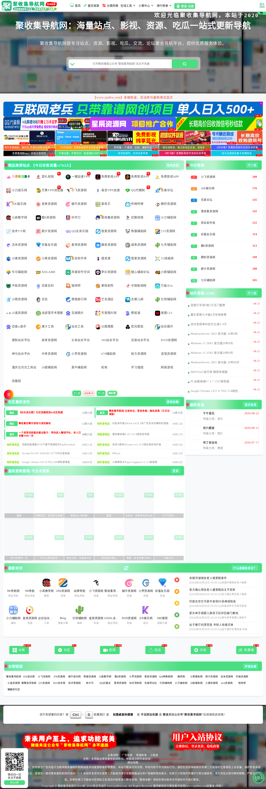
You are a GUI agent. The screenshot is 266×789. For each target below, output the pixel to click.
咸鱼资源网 (138, 244)
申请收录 (141, 755)
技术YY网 (19, 231)
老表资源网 (49, 203)
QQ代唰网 (138, 190)
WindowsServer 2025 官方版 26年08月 (215, 362)
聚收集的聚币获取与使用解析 (35, 423)
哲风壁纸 (137, 326)
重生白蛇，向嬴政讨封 (79, 558)
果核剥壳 (107, 285)
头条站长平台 (80, 340)
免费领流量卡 (21, 176)
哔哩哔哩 (137, 203)
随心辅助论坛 (140, 272)
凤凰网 (16, 381)
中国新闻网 (138, 285)
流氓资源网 (168, 353)
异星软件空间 (80, 272)
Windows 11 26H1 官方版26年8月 (212, 343)
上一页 (76, 393)
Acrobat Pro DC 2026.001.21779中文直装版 (46, 453)
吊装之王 (169, 558)
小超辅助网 (49, 367)
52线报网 (167, 258)
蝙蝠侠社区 (14, 689)
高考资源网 (49, 340)
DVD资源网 (169, 340)
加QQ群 (14, 782)
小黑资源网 (49, 258)
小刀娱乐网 (19, 190)
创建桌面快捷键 (123, 714)
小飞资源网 (79, 190)
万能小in (167, 285)
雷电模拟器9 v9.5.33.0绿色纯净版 (131, 434)
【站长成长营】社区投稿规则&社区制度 (41, 412)
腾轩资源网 (168, 203)
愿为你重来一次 (19, 558)
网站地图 (133, 762)
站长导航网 (135, 683)
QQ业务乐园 (79, 231)
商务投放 (172, 165)
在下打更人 (169, 515)
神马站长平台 (21, 353)
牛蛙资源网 (19, 285)
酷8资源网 (49, 217)
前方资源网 (138, 353)
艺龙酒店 (107, 299)
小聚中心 (144, 5)
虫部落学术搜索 (52, 312)
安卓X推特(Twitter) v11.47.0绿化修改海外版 (136, 444)
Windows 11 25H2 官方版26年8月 (212, 352)
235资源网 (168, 231)
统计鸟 (89, 683)
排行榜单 (162, 5)
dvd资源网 (227, 683)
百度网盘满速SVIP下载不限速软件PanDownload (48, 444)
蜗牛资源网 (79, 203)
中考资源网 (49, 353)
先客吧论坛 (150, 683)
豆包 (45, 299)
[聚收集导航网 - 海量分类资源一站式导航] (30, 5)
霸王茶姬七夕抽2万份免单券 (209, 314)
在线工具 (126, 5)
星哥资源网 (79, 244)
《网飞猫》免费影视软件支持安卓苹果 (185, 153)
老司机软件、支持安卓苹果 (133, 153)
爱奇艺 (105, 203)
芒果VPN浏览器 (52, 190)
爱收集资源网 (110, 217)
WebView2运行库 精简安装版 (209, 371)
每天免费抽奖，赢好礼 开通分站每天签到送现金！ (29, 147)
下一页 (101, 393)
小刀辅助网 (168, 217)
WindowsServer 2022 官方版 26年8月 (214, 333)
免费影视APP (110, 176)
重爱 (109, 515)
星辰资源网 (150, 676)
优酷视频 (137, 217)
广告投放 (127, 755)
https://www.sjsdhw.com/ (168, 758)
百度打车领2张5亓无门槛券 (208, 305)
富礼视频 (48, 176)
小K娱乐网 (19, 203)
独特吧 (76, 285)
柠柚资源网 (242, 676)
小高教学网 (19, 217)
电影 (60, 495)
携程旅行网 (79, 299)
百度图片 (77, 312)
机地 (104, 367)
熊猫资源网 (90, 676)
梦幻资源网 (109, 272)
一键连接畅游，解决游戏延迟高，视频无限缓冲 (185, 147)
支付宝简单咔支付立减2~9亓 (209, 324)
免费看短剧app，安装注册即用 (29, 153)
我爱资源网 (109, 231)
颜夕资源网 (49, 231)
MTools (116, 453)
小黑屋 (154, 755)
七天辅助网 (168, 244)
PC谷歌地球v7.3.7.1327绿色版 (210, 381)
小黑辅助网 (196, 676)
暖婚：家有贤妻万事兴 (139, 558)
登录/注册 (187, 6)
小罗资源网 (79, 353)
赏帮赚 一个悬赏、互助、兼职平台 (133, 147)
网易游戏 (167, 367)
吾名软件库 (79, 258)
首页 (78, 5)
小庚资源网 (19, 258)
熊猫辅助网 (138, 231)
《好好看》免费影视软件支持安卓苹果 (237, 147)
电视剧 (29, 495)
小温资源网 (19, 312)
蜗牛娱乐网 (74, 676)
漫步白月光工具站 (22, 367)
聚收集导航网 (13, 676)
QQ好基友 (105, 683)
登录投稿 (172, 401)
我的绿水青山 (108, 558)
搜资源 (105, 258)
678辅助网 (108, 353)
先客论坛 (167, 190)
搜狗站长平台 (21, 340)
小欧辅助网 (168, 272)
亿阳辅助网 (168, 299)
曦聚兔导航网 (28, 683)
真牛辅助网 (79, 367)
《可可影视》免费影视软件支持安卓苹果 (81, 147)
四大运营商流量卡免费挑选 (237, 153)
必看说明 (113, 755)
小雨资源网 (19, 299)
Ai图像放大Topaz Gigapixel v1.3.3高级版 (134, 462)
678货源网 (59, 676)
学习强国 (137, 367)
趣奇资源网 (109, 244)
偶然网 (181, 676)
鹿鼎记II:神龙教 (79, 515)
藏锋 (19, 515)
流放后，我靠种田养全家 (139, 515)
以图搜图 (107, 326)
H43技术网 (59, 683)
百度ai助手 (19, 326)
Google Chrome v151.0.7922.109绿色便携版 (46, 462)
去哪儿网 (137, 299)
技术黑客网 (74, 683)
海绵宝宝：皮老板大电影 (49, 515)
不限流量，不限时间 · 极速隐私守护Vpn (81, 153)
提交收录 (93, 5)
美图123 (166, 312)
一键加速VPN (80, 176)
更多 (176, 471)
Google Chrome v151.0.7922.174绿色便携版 (216, 391)
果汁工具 (48, 326)
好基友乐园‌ (49, 244)
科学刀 (76, 217)
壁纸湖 (135, 312)
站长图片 (167, 326)
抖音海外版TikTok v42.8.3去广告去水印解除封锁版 (140, 423)
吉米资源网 (19, 244)
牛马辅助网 (19, 272)
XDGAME (48, 272)
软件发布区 (103, 423)
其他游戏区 (103, 434)
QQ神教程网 (166, 676)
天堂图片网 (109, 312)
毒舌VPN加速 (110, 190)
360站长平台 (110, 340)
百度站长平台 (140, 340)
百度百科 (48, 285)
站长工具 (77, 326)
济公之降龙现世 (49, 558)
